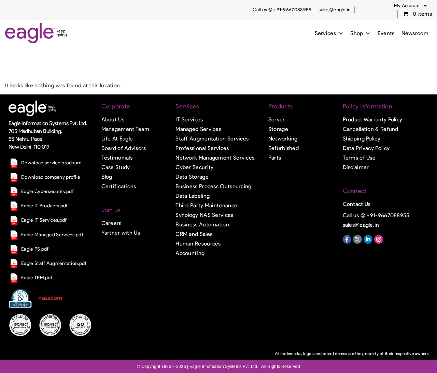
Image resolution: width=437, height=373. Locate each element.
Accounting (190, 253)
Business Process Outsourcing (213, 186)
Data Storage (192, 177)
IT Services (189, 119)
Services (325, 33)
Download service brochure (51, 163)
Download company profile (50, 177)
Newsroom (414, 33)
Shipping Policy (362, 138)
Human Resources (198, 243)
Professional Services (202, 148)
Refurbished (283, 148)
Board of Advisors (123, 148)
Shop (356, 33)
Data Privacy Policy (366, 148)
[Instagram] (378, 239)
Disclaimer (356, 167)
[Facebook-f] (347, 239)
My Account (407, 6)
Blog (106, 177)
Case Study (115, 167)
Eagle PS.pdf (35, 249)
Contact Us (357, 204)
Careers (111, 223)
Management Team (125, 129)
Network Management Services (214, 157)
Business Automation (202, 224)
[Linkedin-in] (368, 239)
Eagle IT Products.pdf (44, 206)
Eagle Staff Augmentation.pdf (53, 263)
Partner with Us (120, 232)
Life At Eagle (117, 138)
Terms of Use (359, 157)
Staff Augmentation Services (212, 138)
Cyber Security (194, 167)
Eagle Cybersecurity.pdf (47, 191)
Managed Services (198, 129)
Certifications (118, 186)
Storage (278, 129)
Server (276, 119)
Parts (274, 157)
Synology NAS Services (204, 215)
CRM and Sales (193, 234)
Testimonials (117, 157)
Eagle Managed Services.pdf (52, 235)
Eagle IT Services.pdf (44, 220)
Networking (283, 138)
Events (386, 33)
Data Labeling (192, 196)
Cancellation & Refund (370, 129)
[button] (410, 6)
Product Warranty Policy (373, 119)
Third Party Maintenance (206, 205)
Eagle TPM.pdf (37, 278)
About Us (112, 119)
